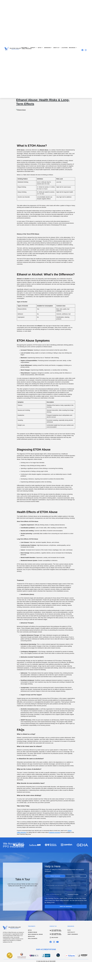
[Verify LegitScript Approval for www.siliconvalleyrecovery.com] (58, 956)
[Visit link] (13, 49)
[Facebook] (82, 50)
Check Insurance (55, 876)
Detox (39, 47)
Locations (64, 47)
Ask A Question (76, 876)
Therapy (32, 47)
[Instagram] (86, 50)
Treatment (24, 47)
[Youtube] (57, 942)
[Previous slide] (24, 845)
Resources (72, 47)
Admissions (47, 47)
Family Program (26, 48)
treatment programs (54, 832)
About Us (56, 47)
